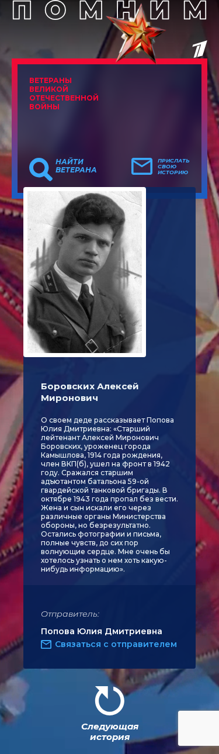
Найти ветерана (76, 166)
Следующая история (109, 731)
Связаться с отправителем (116, 644)
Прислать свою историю (174, 166)
